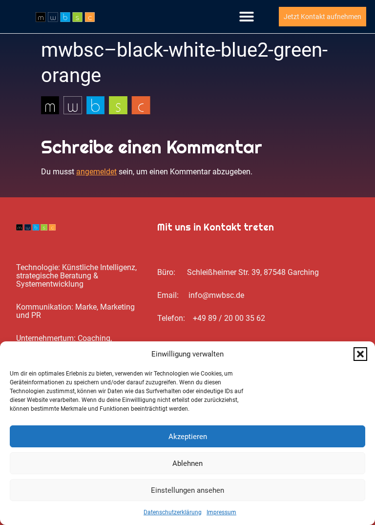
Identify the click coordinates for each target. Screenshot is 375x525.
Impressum (221, 512)
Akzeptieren (187, 436)
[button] (360, 354)
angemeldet (96, 171)
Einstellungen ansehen (187, 490)
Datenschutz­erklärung (173, 512)
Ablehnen (187, 463)
